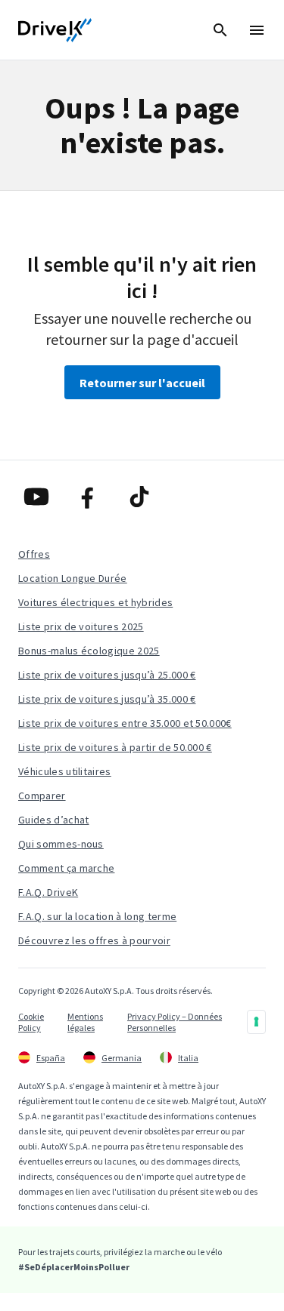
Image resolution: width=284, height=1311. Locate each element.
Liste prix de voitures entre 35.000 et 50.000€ (125, 723)
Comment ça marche (66, 868)
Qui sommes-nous (61, 844)
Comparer (42, 795)
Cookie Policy (31, 1022)
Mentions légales (85, 1022)
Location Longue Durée (72, 578)
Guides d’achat (53, 819)
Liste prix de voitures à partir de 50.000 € (115, 747)
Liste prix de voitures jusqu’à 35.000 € (106, 699)
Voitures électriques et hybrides (95, 602)
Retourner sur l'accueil (142, 382)
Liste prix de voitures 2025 (81, 626)
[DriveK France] (55, 30)
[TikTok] (142, 497)
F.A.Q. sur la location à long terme (97, 916)
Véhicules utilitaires (64, 771)
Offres (34, 554)
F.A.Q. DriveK (48, 892)
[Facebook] (91, 497)
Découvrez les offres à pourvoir (94, 940)
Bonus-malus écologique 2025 (89, 650)
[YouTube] (39, 497)
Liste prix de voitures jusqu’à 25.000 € (106, 675)
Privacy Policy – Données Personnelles (174, 1022)
